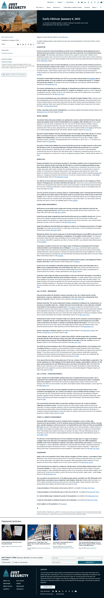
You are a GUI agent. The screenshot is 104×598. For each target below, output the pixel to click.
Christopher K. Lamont (68, 548)
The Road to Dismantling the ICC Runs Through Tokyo (63, 543)
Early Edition (7, 562)
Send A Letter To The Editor (15, 75)
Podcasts (87, 7)
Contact (6, 589)
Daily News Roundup (7, 53)
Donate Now (48, 587)
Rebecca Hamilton (91, 548)
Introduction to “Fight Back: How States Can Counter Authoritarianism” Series (39, 544)
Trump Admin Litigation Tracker (73, 7)
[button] (101, 7)
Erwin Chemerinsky (40, 548)
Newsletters (70, 2)
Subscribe (89, 562)
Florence (7, 62)
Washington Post (51, 84)
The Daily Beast (48, 106)
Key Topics (39, 7)
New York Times (59, 94)
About (94, 7)
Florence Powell (8, 37)
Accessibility (60, 594)
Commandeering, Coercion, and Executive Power (11, 543)
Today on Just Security (20, 562)
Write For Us (7, 586)
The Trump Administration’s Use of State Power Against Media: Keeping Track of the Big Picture (90, 544)
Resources (56, 7)
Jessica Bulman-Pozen (16, 546)
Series (49, 7)
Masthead (50, 2)
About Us (6, 581)
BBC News (44, 61)
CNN (61, 112)
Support (60, 2)
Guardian (39, 74)
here (66, 37)
